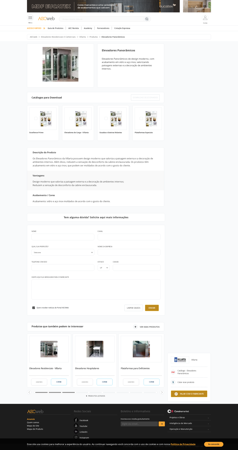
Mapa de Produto (35, 429)
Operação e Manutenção (181, 429)
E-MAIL (100, 231)
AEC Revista (73, 28)
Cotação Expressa (122, 28)
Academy (88, 28)
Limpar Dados (133, 308)
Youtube (83, 426)
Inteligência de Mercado (181, 423)
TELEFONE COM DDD (39, 262)
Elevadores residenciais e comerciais (58, 37)
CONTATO (39, 382)
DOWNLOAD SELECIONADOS (145, 97)
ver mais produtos (150, 327)
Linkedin (83, 432)
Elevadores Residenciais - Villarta (45, 368)
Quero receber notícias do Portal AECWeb (53, 308)
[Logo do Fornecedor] (180, 360)
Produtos (94, 37)
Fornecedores (103, 28)
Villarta (82, 37)
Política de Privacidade (183, 444)
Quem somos (33, 422)
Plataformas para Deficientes (135, 368)
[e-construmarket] (178, 411)
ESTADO (101, 262)
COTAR (58, 382)
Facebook (84, 420)
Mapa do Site (33, 425)
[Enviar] (162, 423)
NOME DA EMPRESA (105, 246)
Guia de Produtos (55, 28)
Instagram (84, 437)
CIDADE (116, 262)
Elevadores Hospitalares (87, 368)
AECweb (33, 37)
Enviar (152, 308)
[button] (29, 392)
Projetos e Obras (177, 417)
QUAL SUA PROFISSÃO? (40, 246)
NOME (34, 231)
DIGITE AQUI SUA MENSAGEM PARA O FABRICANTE (50, 277)
